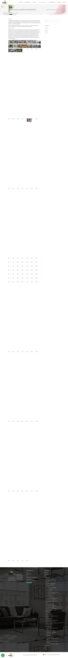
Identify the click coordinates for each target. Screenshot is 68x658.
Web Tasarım (48, 654)
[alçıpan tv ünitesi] (10, 42)
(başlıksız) (46, 27)
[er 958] (34, 385)
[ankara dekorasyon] (20, 190)
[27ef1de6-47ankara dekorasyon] (29, 263)
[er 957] (29, 385)
